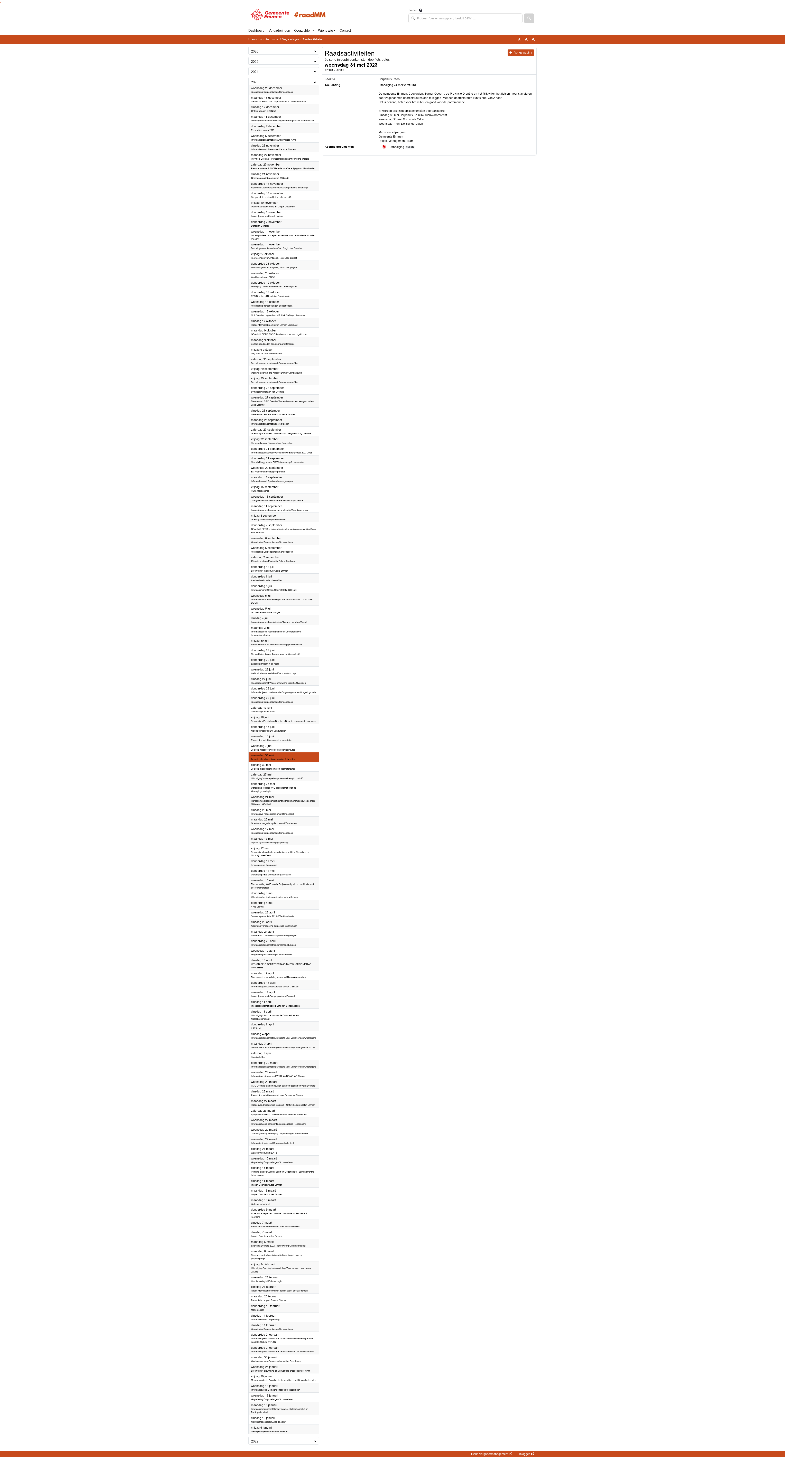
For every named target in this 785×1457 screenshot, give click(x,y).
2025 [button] (254, 61)
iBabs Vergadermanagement (489, 1454)
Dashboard (256, 30)
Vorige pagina (523, 52)
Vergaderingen (279, 30)
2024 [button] (254, 72)
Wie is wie (325, 30)
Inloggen (524, 1454)
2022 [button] (254, 1441)
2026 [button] (254, 51)
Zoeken (413, 10)
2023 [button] (254, 82)
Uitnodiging (401, 147)
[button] (529, 18)
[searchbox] (465, 18)
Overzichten (303, 30)
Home (275, 39)
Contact (345, 30)
